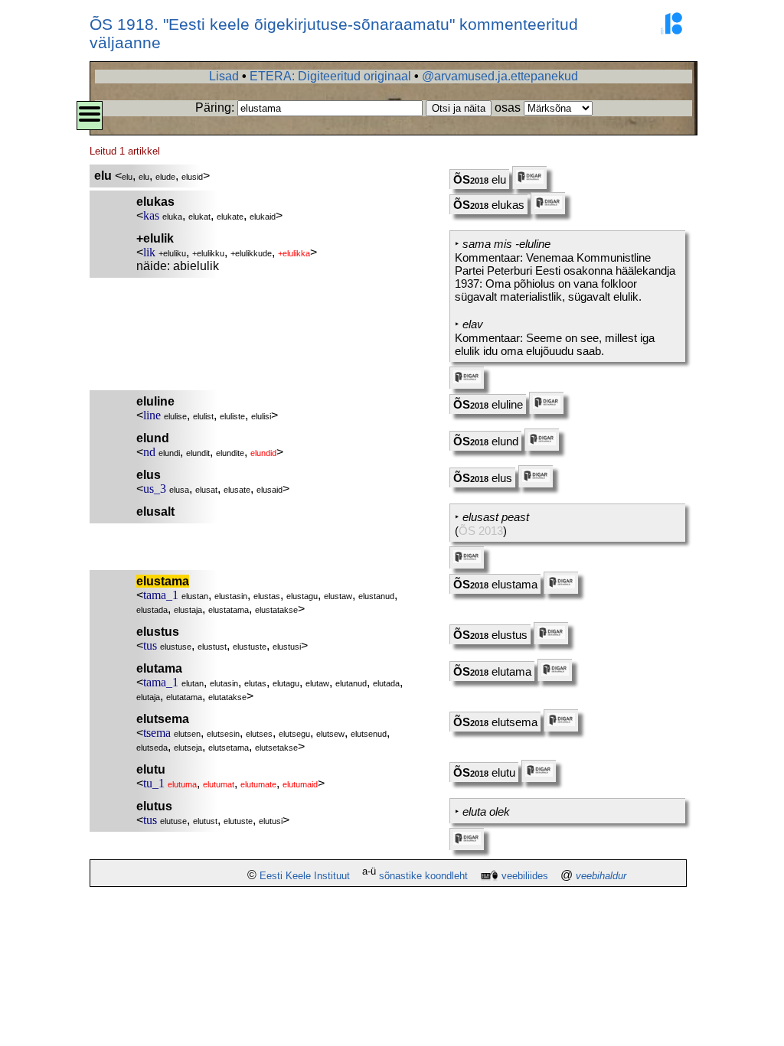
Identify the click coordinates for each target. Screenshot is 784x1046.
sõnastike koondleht (423, 875)
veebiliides (524, 875)
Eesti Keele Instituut (305, 875)
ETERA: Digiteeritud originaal (330, 76)
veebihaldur (601, 875)
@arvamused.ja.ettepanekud (500, 76)
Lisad (224, 76)
